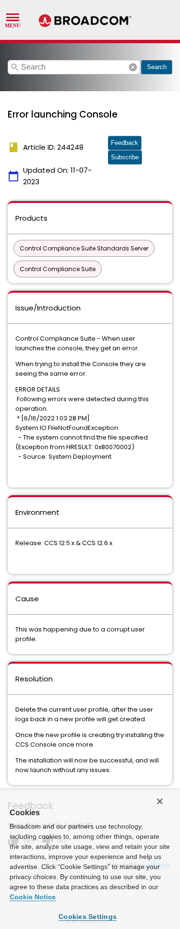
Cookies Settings (88, 916)
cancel (133, 67)
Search (157, 67)
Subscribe (125, 157)
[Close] (160, 801)
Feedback (124, 142)
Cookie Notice (33, 897)
